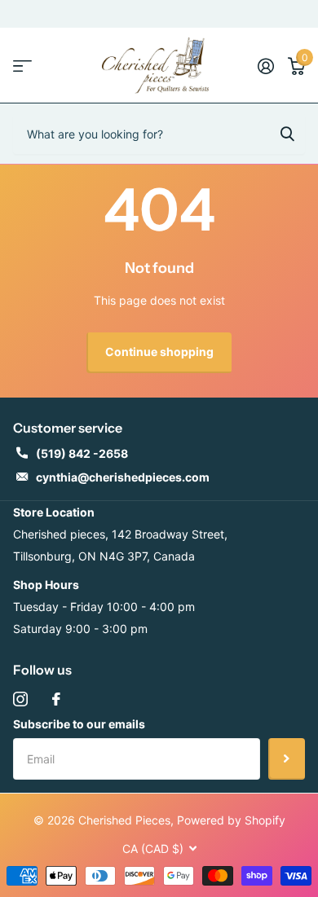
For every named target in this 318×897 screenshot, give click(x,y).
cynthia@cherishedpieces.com (123, 477)
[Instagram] (20, 699)
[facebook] (56, 699)
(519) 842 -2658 (82, 453)
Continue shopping (159, 351)
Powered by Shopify (231, 820)
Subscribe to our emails (79, 724)
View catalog (22, 66)
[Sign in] (265, 66)
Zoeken (287, 133)
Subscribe (286, 758)
